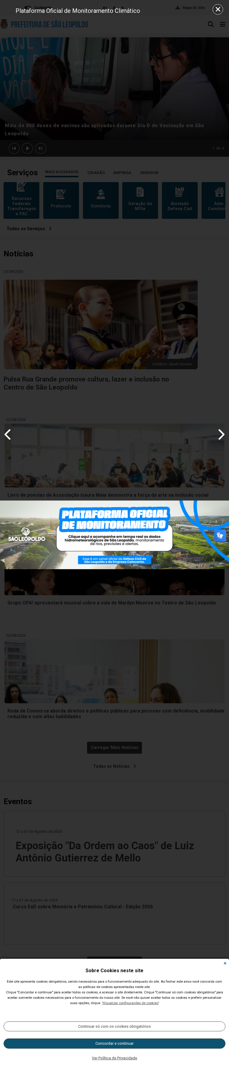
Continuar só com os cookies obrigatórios (114, 1026)
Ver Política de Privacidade (114, 1058)
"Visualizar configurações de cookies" (130, 1003)
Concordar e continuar (114, 1043)
